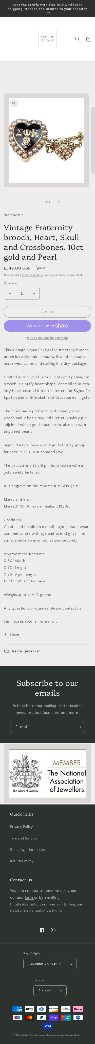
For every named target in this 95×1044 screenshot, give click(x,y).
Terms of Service (23, 838)
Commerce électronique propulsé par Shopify (58, 1035)
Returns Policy (21, 861)
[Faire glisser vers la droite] (58, 202)
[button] (6, 39)
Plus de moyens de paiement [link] (47, 338)
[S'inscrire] (79, 727)
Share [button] (14, 635)
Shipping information (27, 850)
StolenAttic (28, 1035)
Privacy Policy (21, 827)
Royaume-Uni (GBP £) (45, 963)
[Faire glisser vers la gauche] (36, 202)
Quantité (10, 283)
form (29, 897)
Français (45, 990)
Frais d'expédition (33, 275)
